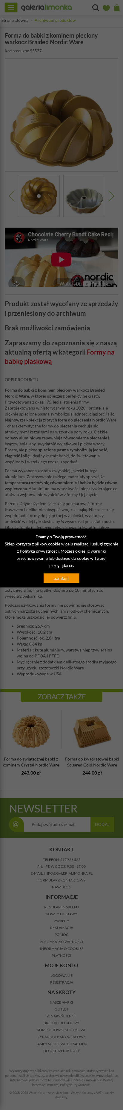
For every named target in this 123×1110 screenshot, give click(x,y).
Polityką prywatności (39, 551)
